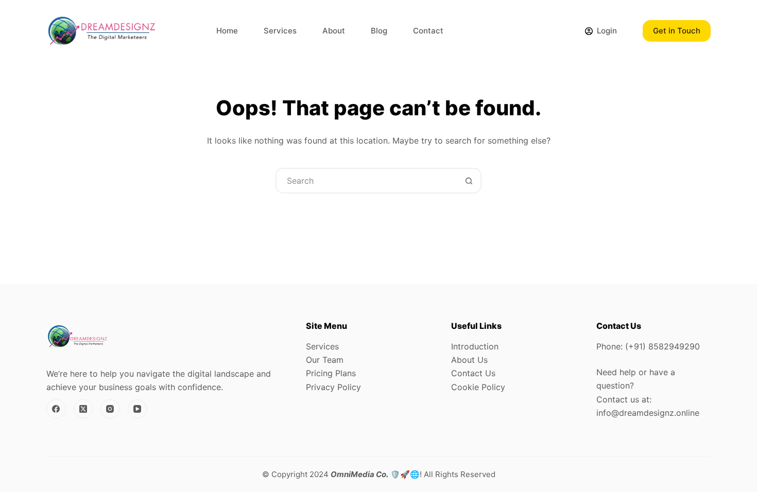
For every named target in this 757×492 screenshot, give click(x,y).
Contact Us (473, 373)
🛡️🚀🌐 (375, 474)
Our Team (324, 360)
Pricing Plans (331, 373)
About (333, 31)
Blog (379, 31)
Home (227, 31)
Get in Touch (676, 31)
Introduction (474, 346)
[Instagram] (110, 409)
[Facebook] (56, 409)
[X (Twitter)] (83, 409)
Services (280, 31)
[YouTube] (137, 409)
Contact (428, 31)
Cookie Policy (478, 387)
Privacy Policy (333, 387)
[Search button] (468, 180)
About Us (469, 360)
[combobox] (367, 181)
